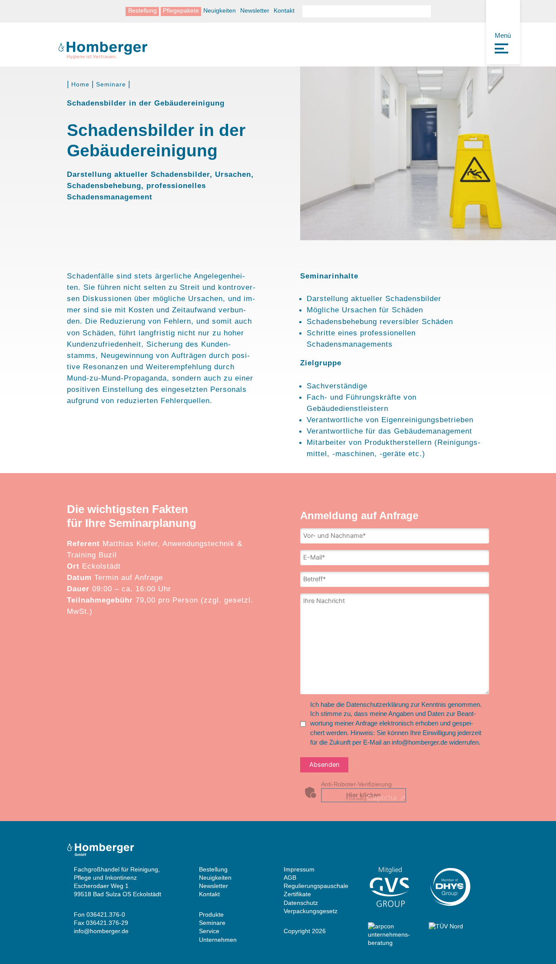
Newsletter (254, 11)
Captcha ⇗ (376, 797)
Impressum (299, 869)
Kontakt (284, 11)
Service (209, 931)
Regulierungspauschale (316, 886)
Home (80, 84)
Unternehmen (218, 940)
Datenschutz (301, 903)
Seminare (111, 84)
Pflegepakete (181, 11)
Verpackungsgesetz (311, 911)
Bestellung (142, 11)
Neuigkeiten (219, 11)
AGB (290, 878)
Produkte (211, 914)
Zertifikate (297, 894)
